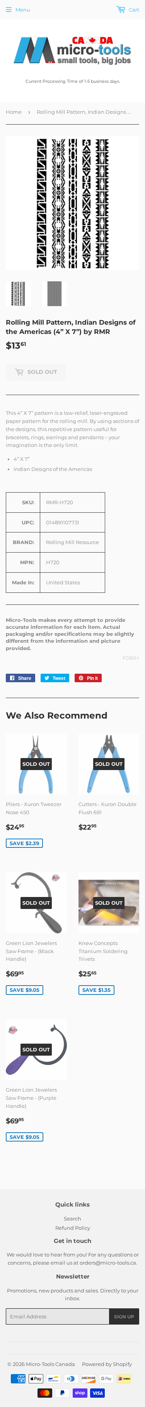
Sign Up (124, 1317)
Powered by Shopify (107, 1364)
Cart (133, 10)
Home (14, 112)
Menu (22, 10)
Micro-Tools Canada (50, 1364)
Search (72, 1218)
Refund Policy (72, 1228)
